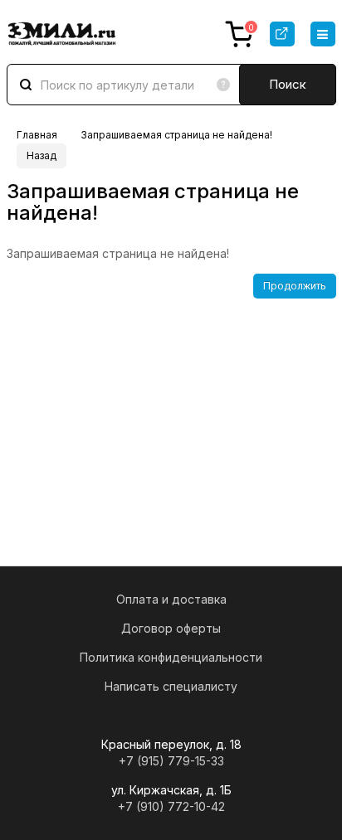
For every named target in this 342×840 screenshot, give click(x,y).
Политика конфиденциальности (171, 657)
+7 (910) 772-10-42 (171, 806)
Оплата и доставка (171, 599)
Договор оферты (171, 628)
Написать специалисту (171, 686)
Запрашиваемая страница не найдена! (176, 135)
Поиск (287, 84)
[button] (322, 34)
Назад (41, 155)
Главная (37, 135)
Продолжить (294, 285)
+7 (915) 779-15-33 (171, 761)
